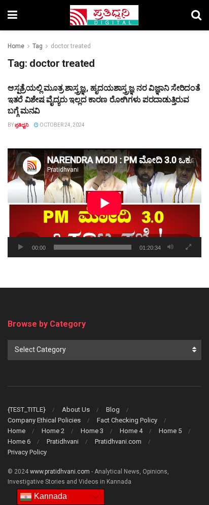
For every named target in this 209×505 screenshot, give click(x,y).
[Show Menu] (12, 15)
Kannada (49, 496)
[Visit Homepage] (104, 15)
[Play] (21, 247)
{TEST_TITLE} (27, 409)
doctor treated (71, 46)
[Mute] (170, 247)
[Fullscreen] (188, 247)
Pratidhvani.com (118, 441)
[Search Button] (196, 15)
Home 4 (131, 431)
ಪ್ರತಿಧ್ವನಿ (22, 125)
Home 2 (53, 431)
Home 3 (92, 431)
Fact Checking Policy (127, 420)
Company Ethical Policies (44, 420)
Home (16, 46)
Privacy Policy (27, 452)
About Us (76, 409)
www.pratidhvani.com (60, 471)
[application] (104, 202)
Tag (37, 46)
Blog (113, 409)
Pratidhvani (63, 441)
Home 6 (19, 441)
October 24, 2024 (62, 125)
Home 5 (170, 431)
